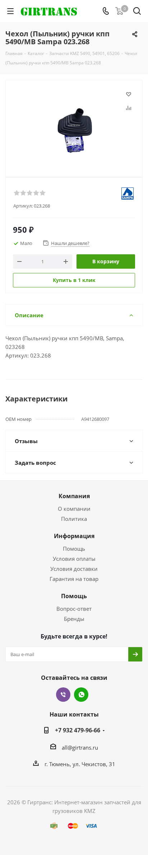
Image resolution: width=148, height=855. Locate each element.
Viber (63, 694)
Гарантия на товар (74, 578)
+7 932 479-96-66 (77, 730)
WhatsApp (81, 694)
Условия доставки (74, 568)
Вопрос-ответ (74, 608)
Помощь (74, 548)
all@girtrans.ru (80, 747)
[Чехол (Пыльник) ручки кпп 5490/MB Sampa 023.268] (74, 125)
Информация (74, 536)
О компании (74, 508)
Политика (74, 518)
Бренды (74, 618)
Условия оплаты (74, 558)
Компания (74, 496)
